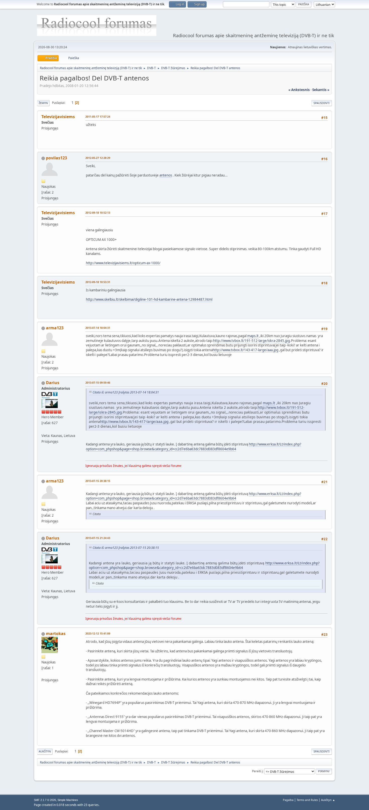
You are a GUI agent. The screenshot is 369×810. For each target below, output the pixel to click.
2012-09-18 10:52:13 (97, 212)
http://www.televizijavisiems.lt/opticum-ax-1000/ (123, 263)
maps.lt (253, 336)
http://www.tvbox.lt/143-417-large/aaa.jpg (245, 350)
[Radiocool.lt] (43, 429)
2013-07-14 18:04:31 (97, 328)
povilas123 (56, 158)
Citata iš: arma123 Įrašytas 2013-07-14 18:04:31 (126, 392)
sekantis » (320, 89)
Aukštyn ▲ (328, 800)
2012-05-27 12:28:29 (97, 158)
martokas (56, 633)
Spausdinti (322, 103)
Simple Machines (67, 799)
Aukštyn (45, 751)
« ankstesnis (299, 89)
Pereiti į (257, 771)
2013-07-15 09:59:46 (97, 382)
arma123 (55, 328)
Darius (52, 382)
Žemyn (43, 103)
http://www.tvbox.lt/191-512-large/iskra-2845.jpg (251, 340)
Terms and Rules (307, 800)
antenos (165, 175)
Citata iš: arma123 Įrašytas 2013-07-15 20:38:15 (126, 548)
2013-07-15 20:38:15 (97, 481)
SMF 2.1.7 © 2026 (45, 799)
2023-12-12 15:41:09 (97, 633)
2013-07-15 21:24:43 (97, 538)
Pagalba (288, 800)
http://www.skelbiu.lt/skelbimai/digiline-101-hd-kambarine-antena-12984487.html (149, 299)
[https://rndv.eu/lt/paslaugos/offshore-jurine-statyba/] (43, 673)
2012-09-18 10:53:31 (97, 282)
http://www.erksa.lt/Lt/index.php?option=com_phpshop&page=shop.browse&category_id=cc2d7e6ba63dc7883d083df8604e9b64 (193, 446)
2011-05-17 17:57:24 (97, 116)
